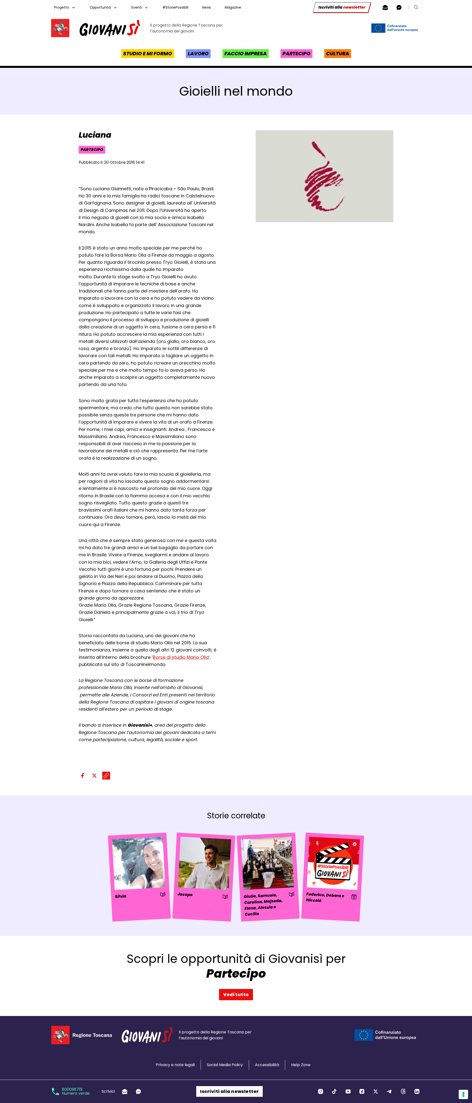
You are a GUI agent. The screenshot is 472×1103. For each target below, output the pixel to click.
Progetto (61, 7)
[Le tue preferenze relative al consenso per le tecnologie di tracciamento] (463, 1094)
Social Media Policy (225, 1065)
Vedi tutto (236, 994)
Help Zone (300, 1065)
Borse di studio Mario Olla (181, 657)
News (206, 7)
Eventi (137, 7)
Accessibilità (267, 1065)
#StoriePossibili (175, 7)
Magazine (233, 7)
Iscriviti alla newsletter (229, 1091)
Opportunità (100, 7)
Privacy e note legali (175, 1065)
